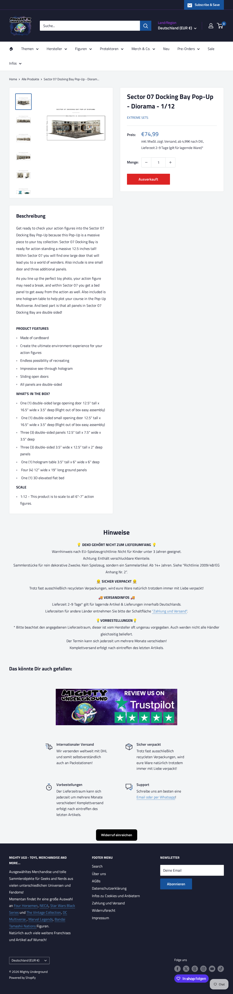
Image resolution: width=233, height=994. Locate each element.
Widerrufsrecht (103, 910)
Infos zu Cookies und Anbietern (116, 895)
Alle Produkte (30, 79)
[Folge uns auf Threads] (195, 968)
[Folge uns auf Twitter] (186, 968)
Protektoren (109, 48)
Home (13, 79)
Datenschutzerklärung (109, 888)
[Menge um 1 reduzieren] (146, 162)
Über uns (99, 873)
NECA (44, 905)
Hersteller (54, 48)
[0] (220, 25)
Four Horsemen (26, 905)
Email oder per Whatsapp (156, 797)
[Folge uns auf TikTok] (221, 968)
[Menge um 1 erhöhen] (170, 162)
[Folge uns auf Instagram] (203, 968)
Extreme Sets (137, 117)
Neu (166, 48)
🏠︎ (11, 48)
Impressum (100, 918)
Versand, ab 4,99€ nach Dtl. (183, 141)
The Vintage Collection (43, 912)
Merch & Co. (141, 48)
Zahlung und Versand (108, 903)
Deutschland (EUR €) (25, 960)
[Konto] (211, 25)
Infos (13, 63)
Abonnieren (176, 884)
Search (97, 866)
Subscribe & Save (207, 4)
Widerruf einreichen (116, 835)
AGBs (96, 881)
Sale (211, 48)
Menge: (133, 162)
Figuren (81, 48)
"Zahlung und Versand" (169, 611)
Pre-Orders (186, 48)
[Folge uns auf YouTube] (212, 968)
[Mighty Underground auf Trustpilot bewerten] (116, 692)
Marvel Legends (40, 919)
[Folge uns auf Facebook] (177, 968)
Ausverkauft (148, 179)
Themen (27, 48)
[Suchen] (145, 26)
